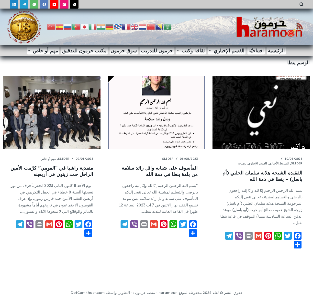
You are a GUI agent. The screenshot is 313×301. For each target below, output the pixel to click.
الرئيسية (276, 50)
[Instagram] (64, 4)
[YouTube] (54, 4)
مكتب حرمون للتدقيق (84, 50)
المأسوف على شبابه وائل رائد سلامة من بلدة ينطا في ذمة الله (160, 171)
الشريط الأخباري (279, 163)
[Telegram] (24, 4)
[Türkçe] (51, 26)
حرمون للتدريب (157, 50)
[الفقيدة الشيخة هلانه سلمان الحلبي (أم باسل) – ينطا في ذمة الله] (261, 112)
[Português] (76, 26)
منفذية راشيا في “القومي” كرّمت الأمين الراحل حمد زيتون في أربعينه (52, 171)
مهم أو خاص (45, 50)
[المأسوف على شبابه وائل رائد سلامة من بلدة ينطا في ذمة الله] (156, 112)
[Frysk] (118, 26)
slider (296, 163)
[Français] (126, 26)
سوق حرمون (124, 50)
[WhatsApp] (34, 4)
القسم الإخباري (229, 50)
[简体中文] (151, 26)
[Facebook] (44, 4)
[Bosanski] (159, 26)
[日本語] (84, 26)
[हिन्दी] (101, 26)
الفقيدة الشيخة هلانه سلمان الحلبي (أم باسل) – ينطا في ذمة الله (262, 176)
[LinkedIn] (14, 4)
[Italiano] (93, 26)
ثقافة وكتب (193, 50)
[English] (134, 26)
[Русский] (68, 26)
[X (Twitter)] (74, 4)
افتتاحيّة (256, 50)
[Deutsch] (109, 26)
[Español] (60, 26)
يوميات (242, 163)
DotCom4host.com (88, 292)
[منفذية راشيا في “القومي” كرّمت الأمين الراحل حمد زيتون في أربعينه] (52, 112)
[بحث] (301, 4)
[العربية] (168, 26)
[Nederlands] (143, 26)
